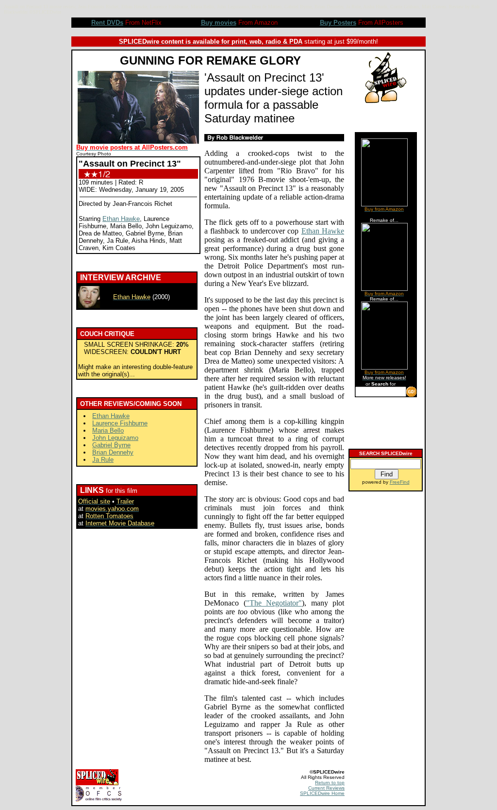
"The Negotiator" (274, 603)
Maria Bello (108, 430)
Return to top (330, 782)
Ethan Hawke (121, 218)
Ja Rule (103, 459)
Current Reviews (326, 788)
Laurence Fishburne (120, 423)
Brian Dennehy (112, 452)
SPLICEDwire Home (322, 793)
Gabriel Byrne (111, 445)
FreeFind (400, 482)
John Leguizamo (115, 437)
